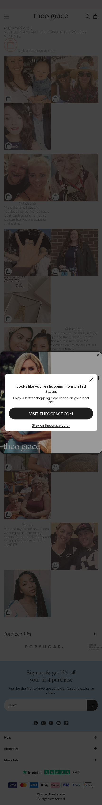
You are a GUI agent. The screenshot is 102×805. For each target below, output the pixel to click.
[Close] (91, 380)
